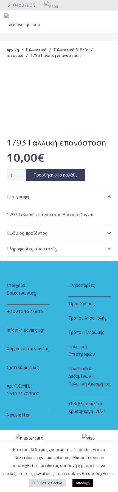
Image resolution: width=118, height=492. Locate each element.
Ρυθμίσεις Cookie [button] (47, 482)
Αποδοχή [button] (83, 482)
